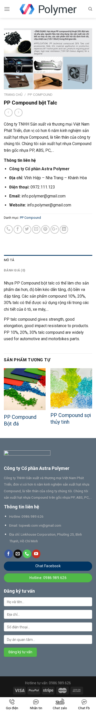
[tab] (48, 260)
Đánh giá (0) (14, 270)
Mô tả (9, 260)
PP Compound (40, 94)
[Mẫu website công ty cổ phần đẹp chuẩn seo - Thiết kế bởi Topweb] (48, 9)
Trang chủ (13, 94)
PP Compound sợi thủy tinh (70, 418)
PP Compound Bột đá (20, 420)
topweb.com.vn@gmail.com (40, 525)
